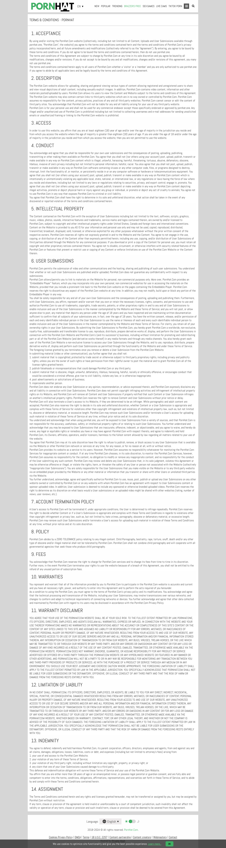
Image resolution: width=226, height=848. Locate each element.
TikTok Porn (175, 6)
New (96, 6)
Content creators (142, 837)
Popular (105, 6)
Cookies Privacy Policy (61, 837)
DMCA (78, 837)
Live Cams (161, 6)
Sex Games (148, 6)
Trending (117, 6)
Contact (173, 837)
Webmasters (160, 837)
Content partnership (120, 837)
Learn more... (154, 844)
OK (169, 843)
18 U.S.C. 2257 (99, 837)
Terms (86, 837)
